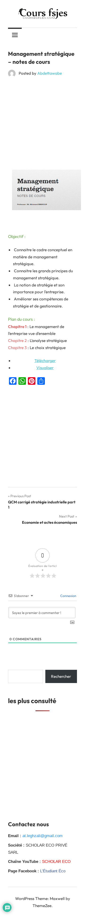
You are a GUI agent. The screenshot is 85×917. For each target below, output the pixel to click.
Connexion (68, 596)
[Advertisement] (42, 125)
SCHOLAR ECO (56, 861)
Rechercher (61, 676)
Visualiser (45, 367)
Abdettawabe (49, 73)
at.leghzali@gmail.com (42, 836)
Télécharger (45, 360)
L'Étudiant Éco (52, 871)
